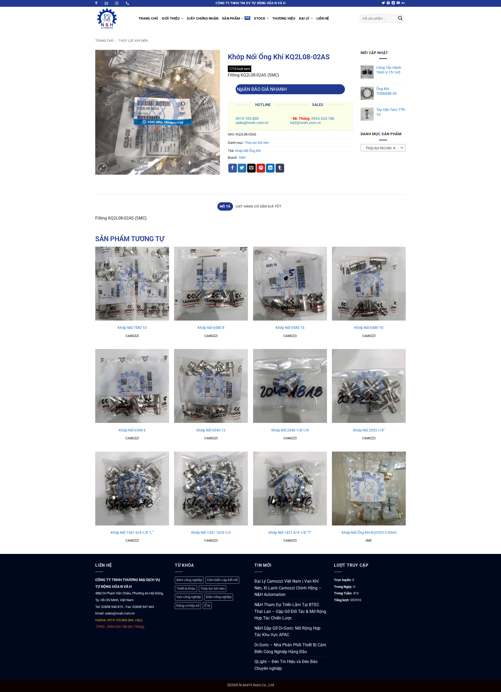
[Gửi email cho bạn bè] (251, 168)
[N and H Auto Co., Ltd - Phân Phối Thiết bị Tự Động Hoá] (113, 18)
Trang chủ (104, 41)
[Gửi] (400, 18)
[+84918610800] (128, 3)
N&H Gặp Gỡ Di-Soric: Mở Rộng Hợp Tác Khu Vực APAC (287, 631)
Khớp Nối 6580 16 (290, 328)
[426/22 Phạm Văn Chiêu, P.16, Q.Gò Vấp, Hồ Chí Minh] (97, 3)
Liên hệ (323, 18)
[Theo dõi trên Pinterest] (388, 3)
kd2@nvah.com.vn (305, 123)
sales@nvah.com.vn (252, 123)
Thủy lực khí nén (133, 41)
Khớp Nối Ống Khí (248, 151)
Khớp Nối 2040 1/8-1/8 (290, 430)
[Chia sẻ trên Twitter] (242, 168)
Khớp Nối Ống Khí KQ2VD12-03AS (369, 532)
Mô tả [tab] (225, 206)
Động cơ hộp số (187, 605)
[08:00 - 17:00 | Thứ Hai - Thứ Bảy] (117, 3)
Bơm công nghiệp (189, 580)
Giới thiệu (171, 18)
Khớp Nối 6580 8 (211, 328)
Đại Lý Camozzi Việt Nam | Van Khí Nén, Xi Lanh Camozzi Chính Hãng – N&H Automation (287, 588)
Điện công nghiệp (218, 597)
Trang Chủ (148, 18)
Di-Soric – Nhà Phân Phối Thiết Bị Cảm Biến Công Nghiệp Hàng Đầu (290, 648)
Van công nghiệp (188, 597)
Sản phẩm (231, 18)
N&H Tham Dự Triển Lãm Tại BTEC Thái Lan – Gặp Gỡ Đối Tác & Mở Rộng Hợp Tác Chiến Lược (290, 611)
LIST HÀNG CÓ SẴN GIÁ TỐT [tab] (258, 206)
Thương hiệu (283, 18)
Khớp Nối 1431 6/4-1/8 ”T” (290, 532)
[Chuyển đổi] (241, 91)
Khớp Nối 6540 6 (132, 430)
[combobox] (383, 147)
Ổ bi (207, 605)
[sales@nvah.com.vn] (107, 3)
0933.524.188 (322, 118)
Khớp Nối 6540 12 (210, 430)
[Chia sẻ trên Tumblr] (280, 168)
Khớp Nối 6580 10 (368, 328)
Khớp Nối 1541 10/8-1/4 (211, 532)
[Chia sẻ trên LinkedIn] (270, 168)
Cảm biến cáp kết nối (222, 580)
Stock (259, 18)
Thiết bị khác (185, 588)
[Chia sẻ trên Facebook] (232, 168)
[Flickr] (403, 3)
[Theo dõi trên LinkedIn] (393, 3)
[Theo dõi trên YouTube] (398, 3)
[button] (102, 168)
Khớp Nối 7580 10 (132, 328)
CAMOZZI (132, 336)
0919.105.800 (247, 118)
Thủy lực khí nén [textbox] (380, 148)
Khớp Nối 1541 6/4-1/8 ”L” (132, 532)
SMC (242, 157)
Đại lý (304, 18)
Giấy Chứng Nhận (202, 18)
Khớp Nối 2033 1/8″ (369, 430)
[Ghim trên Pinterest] (261, 168)
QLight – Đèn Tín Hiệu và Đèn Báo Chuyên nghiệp (286, 665)
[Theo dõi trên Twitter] (383, 3)
